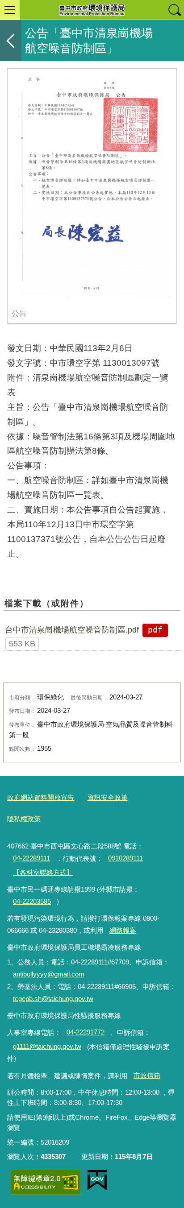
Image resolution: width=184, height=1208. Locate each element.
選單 (10, 10)
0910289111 (125, 858)
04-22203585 (32, 901)
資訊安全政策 (108, 797)
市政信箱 (147, 1075)
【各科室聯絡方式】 (43, 872)
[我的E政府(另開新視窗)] (97, 1180)
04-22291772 (86, 1032)
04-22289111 (31, 858)
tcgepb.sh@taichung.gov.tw (53, 998)
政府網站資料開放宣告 (40, 797)
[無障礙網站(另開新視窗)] (45, 1182)
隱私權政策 (24, 819)
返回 (10, 40)
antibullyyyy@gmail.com (48, 974)
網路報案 (122, 930)
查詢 (174, 10)
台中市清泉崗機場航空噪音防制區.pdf (72, 629)
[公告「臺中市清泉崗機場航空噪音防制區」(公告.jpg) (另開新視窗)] (92, 186)
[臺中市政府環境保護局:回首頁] (92, 10)
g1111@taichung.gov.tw (47, 1046)
